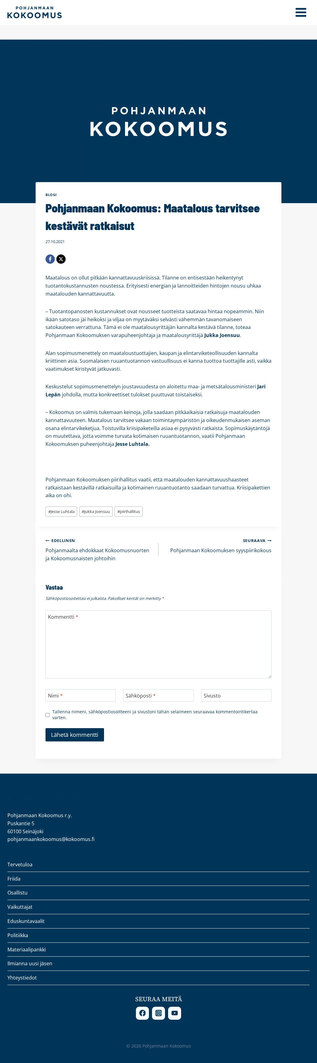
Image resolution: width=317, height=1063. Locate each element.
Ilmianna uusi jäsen (29, 963)
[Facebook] (50, 259)
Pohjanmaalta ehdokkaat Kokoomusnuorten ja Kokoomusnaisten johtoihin (97, 550)
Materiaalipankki (26, 949)
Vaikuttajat (20, 906)
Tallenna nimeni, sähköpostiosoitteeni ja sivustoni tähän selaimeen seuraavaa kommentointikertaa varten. (155, 714)
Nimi (55, 695)
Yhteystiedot (22, 977)
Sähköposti (141, 695)
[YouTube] (174, 1013)
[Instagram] (158, 1013)
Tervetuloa (20, 864)
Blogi (51, 194)
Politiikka (17, 935)
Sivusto (212, 695)
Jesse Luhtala (61, 511)
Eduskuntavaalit (26, 921)
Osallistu (17, 892)
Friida (13, 878)
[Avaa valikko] (301, 12)
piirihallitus (128, 511)
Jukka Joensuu (96, 511)
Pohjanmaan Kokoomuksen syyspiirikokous (220, 546)
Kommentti (63, 617)
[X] (61, 259)
